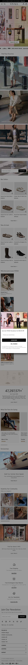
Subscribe (14, 340)
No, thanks (14, 343)
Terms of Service (16, 348)
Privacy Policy (8, 348)
